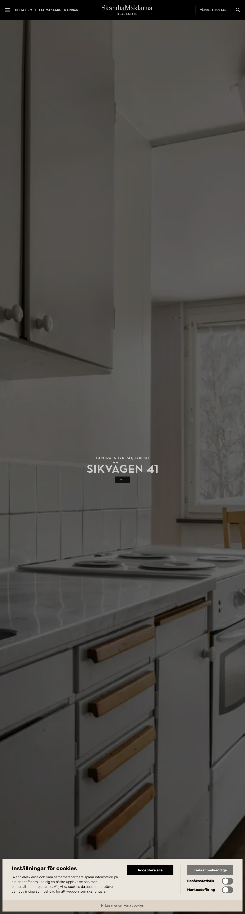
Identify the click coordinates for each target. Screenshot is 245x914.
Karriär (71, 10)
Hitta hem (23, 10)
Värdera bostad (213, 10)
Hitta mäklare (48, 10)
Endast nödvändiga (210, 870)
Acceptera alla (150, 870)
